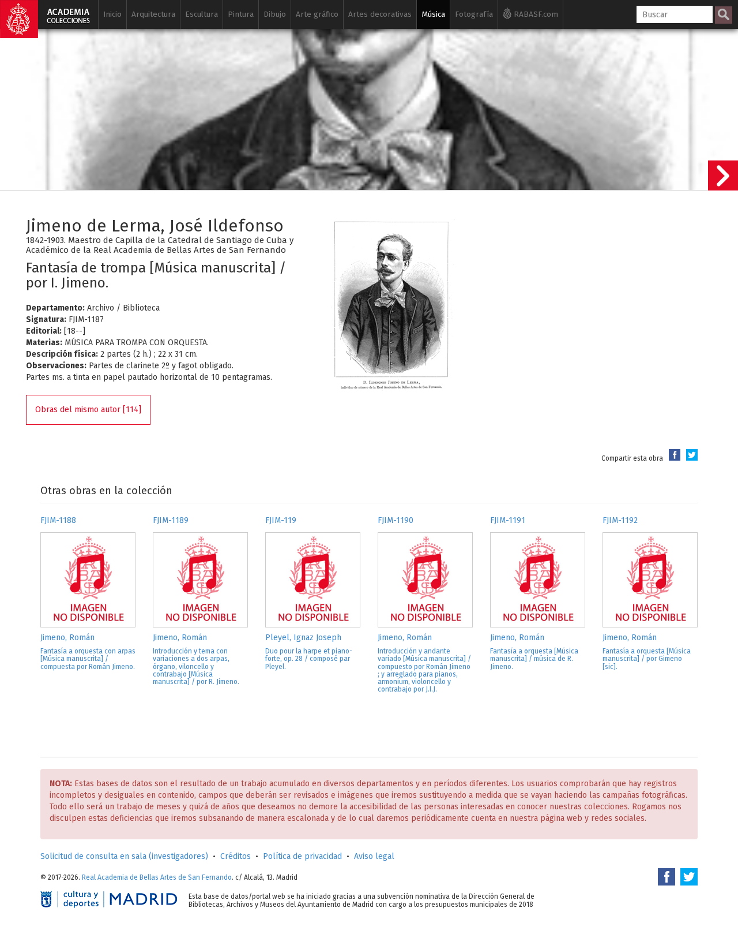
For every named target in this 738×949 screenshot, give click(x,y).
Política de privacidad (302, 856)
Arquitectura (153, 14)
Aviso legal (374, 856)
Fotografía (474, 14)
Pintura (241, 14)
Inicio (112, 14)
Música (433, 14)
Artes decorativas (380, 14)
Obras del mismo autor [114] (88, 409)
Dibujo (274, 14)
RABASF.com (534, 14)
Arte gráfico (317, 14)
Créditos (235, 856)
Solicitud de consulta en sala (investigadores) (124, 856)
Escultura (201, 14)
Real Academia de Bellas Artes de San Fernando (157, 877)
